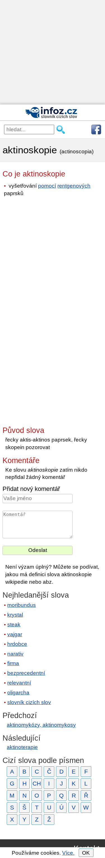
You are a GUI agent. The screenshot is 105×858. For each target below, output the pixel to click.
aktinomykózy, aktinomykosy (41, 725)
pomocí (47, 186)
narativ (15, 654)
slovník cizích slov (29, 702)
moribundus (21, 605)
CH (36, 783)
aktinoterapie (22, 747)
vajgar (14, 634)
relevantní (19, 683)
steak (13, 624)
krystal (15, 615)
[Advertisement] (52, 52)
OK (86, 853)
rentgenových (73, 186)
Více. (68, 853)
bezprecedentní (26, 673)
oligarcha (18, 692)
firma (13, 663)
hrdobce (17, 644)
